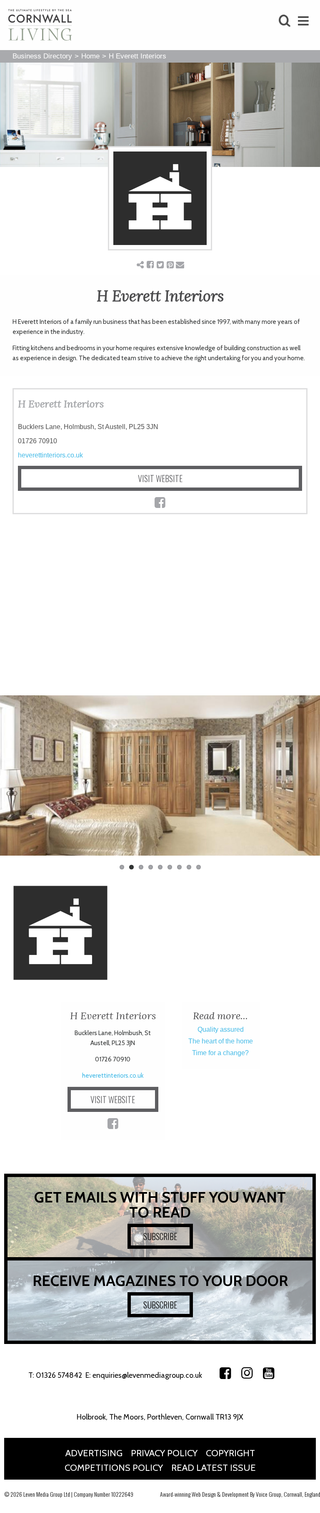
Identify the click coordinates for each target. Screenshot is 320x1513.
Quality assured (221, 1029)
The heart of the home (220, 1041)
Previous (12, 779)
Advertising (93, 1453)
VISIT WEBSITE (160, 478)
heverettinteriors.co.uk (50, 455)
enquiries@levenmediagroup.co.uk (147, 1375)
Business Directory (42, 56)
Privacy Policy (164, 1453)
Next (307, 779)
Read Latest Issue (213, 1467)
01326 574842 (59, 1375)
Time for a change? (220, 1052)
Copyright (230, 1453)
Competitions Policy (114, 1467)
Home (90, 56)
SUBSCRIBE (160, 1236)
